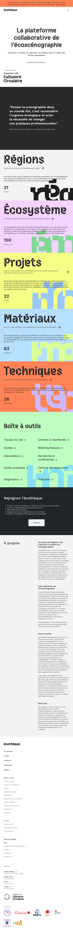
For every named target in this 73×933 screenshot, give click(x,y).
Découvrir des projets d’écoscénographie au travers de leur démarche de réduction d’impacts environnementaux (31, 272)
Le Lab (6, 821)
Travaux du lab (13, 439)
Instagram (7, 857)
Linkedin (7, 853)
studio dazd (8, 877)
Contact (7, 850)
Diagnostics (11, 479)
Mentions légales (10, 839)
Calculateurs (12, 455)
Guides (8, 447)
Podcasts (44, 479)
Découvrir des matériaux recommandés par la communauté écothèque (30, 327)
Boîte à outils (9, 778)
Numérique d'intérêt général (14, 846)
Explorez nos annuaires (35, 62)
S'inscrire (36, 523)
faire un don (60, 4)
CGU (5, 843)
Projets (6, 756)
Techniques (8, 765)
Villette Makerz (9, 872)
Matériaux (7, 760)
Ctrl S (6, 882)
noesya (6, 887)
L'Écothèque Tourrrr (11, 828)
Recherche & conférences (13, 799)
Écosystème (8, 751)
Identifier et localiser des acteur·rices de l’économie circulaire (27, 219)
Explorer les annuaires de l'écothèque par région (22, 168)
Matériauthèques (49, 447)
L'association (8, 824)
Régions (7, 770)
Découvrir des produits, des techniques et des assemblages (26, 380)
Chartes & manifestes (52, 439)
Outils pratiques (14, 467)
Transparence (9, 831)
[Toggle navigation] (68, 10)
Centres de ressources (12, 806)
